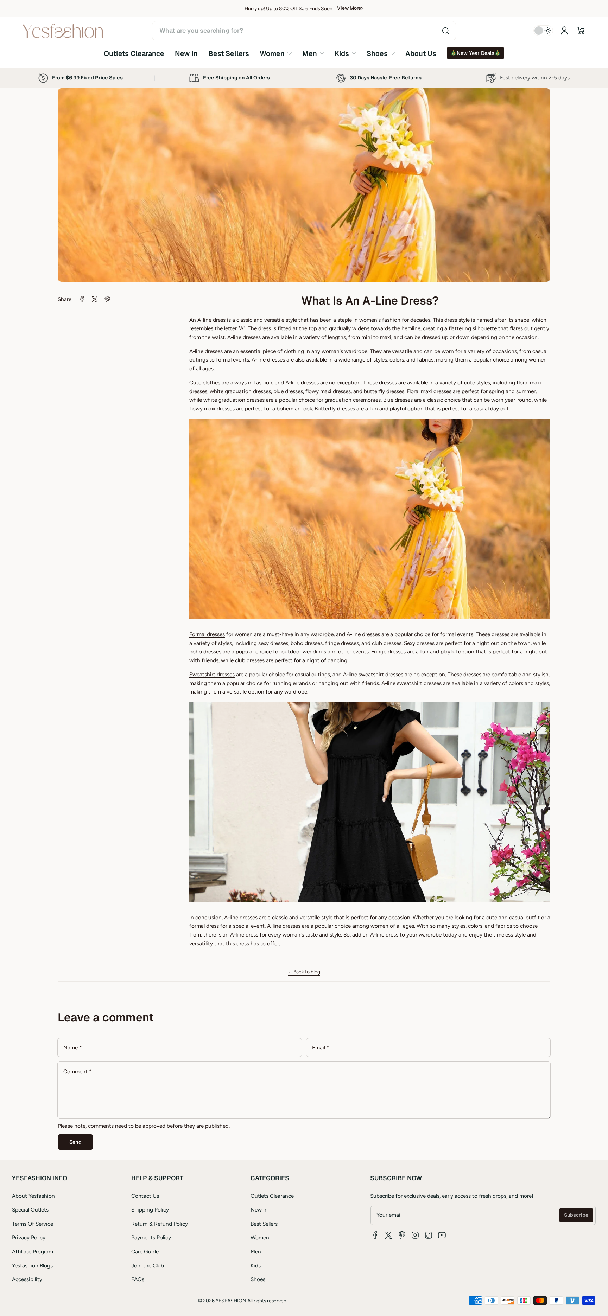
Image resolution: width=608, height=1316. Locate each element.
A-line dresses (206, 351)
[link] (275, 53)
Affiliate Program (32, 1251)
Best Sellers (264, 1223)
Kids (256, 1265)
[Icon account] (564, 30)
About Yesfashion (33, 1196)
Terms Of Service (32, 1223)
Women (260, 1237)
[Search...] (445, 30)
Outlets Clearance (272, 1196)
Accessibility (27, 1279)
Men (256, 1251)
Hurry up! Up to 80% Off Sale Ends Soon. (289, 8)
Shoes (258, 1279)
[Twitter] (388, 1235)
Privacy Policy (28, 1237)
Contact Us (145, 1196)
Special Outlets (30, 1209)
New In (259, 1209)
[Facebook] (375, 1235)
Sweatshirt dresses (212, 674)
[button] (580, 31)
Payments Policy (151, 1237)
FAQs (137, 1279)
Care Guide (145, 1251)
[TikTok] (428, 1235)
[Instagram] (415, 1235)
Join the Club (147, 1265)
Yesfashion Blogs (32, 1265)
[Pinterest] (402, 1235)
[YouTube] (442, 1235)
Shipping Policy (150, 1209)
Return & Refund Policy (159, 1223)
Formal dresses (207, 634)
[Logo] (63, 31)
